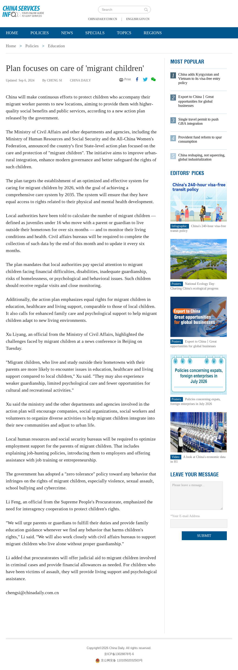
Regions (153, 32)
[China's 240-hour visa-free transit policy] (198, 201)
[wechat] (153, 79)
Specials (95, 32)
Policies (39, 32)
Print (127, 79)
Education (56, 46)
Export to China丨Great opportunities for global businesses (196, 101)
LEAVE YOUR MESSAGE (194, 474)
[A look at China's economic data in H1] (198, 432)
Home (12, 32)
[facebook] (137, 79)
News (67, 32)
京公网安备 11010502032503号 (122, 660)
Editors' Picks (187, 173)
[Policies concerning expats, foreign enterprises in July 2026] (198, 374)
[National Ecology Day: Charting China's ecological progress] (198, 259)
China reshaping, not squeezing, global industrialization (201, 157)
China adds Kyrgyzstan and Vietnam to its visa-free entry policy (199, 78)
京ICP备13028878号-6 (119, 654)
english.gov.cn (137, 19)
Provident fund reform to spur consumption (200, 139)
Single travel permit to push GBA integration (198, 121)
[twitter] (145, 79)
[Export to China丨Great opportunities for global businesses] (198, 316)
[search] (146, 9)
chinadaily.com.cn (102, 19)
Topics (124, 32)
